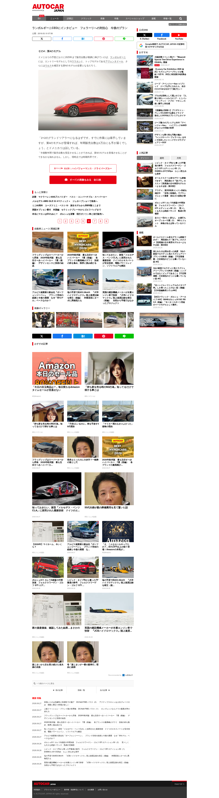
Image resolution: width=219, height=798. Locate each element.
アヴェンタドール (114, 61)
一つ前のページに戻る (45, 683)
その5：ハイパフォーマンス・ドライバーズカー (88, 168)
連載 (154, 18)
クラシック (86, 18)
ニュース (54, 18)
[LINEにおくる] (124, 39)
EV (39, 18)
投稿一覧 (81, 690)
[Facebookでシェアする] (62, 39)
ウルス (48, 65)
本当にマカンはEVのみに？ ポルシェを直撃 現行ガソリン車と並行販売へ (68, 213)
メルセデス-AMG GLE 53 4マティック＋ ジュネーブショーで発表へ (65, 200)
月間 (179, 157)
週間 (162, 157)
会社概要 (90, 789)
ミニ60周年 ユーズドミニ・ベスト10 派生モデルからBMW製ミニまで (66, 205)
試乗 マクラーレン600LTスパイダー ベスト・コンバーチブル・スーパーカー (69, 196)
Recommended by (115, 675)
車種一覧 (167, 18)
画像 (102, 18)
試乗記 (70, 18)
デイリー (145, 157)
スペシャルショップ (135, 18)
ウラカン (76, 61)
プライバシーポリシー (52, 789)
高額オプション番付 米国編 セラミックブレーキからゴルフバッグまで (66, 209)
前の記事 (59, 690)
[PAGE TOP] (179, 784)
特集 (116, 18)
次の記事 (103, 690)
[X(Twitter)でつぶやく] (41, 39)
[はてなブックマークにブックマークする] (83, 39)
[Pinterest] (103, 39)
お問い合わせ (103, 789)
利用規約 (37, 789)
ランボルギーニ (118, 57)
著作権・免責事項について (74, 789)
